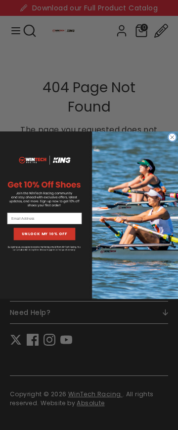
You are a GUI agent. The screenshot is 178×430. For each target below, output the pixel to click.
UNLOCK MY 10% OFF (44, 234)
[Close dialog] (172, 137)
